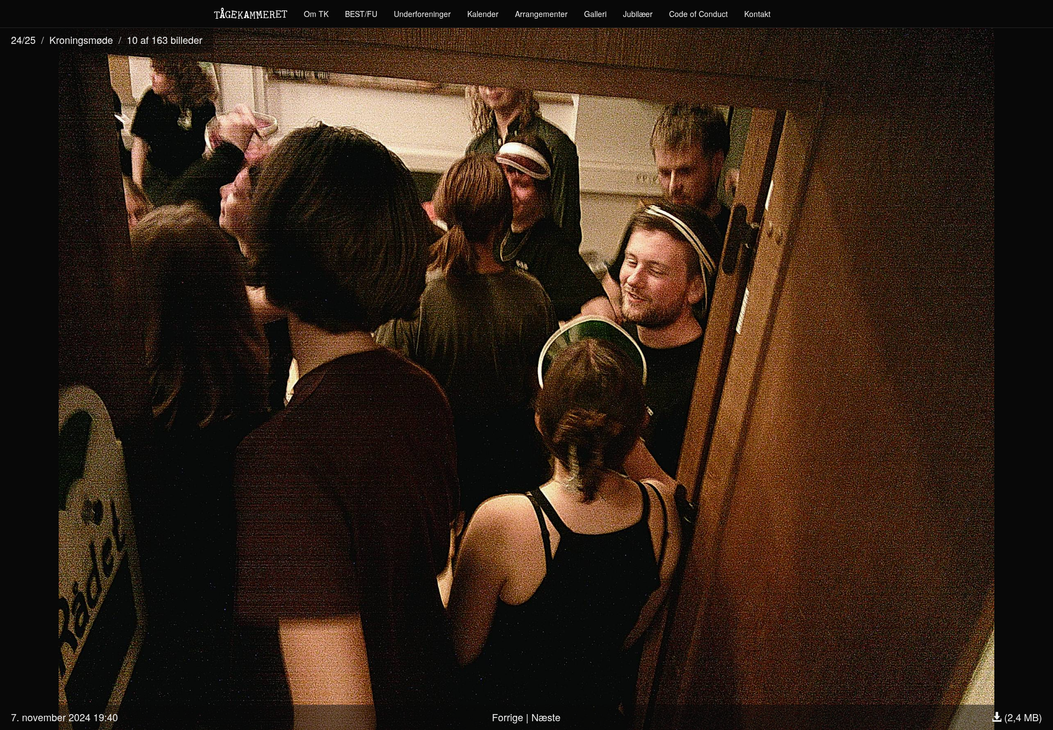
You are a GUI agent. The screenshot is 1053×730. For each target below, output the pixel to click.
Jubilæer (638, 13)
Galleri (595, 13)
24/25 (23, 39)
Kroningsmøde (81, 39)
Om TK (316, 13)
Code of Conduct (698, 13)
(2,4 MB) (1021, 717)
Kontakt (757, 13)
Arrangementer (541, 13)
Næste (546, 717)
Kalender (483, 13)
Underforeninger (422, 13)
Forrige (507, 717)
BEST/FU (361, 13)
